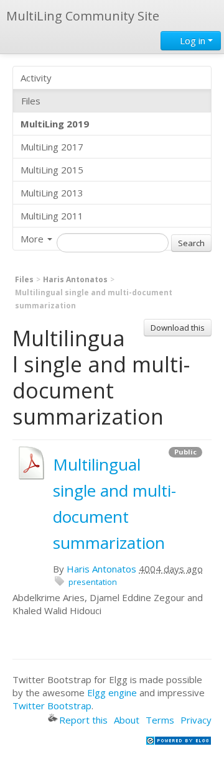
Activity (36, 77)
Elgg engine (112, 692)
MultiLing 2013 (52, 192)
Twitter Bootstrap (51, 705)
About (126, 720)
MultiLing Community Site (82, 15)
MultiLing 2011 (52, 215)
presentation (92, 581)
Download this (178, 327)
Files (30, 100)
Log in (192, 40)
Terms (160, 720)
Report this (83, 720)
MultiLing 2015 (52, 169)
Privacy (196, 720)
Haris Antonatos (75, 279)
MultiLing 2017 (52, 146)
